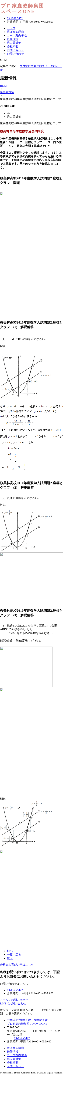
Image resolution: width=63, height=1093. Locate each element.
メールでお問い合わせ (14, 999)
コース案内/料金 (17, 35)
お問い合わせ (15, 50)
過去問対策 (14, 42)
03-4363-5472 (15, 18)
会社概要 (12, 46)
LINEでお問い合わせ (13, 1003)
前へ (10, 950)
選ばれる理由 (15, 31)
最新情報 (12, 39)
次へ (10, 958)
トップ (11, 28)
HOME (4, 85)
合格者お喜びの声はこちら (17, 964)
